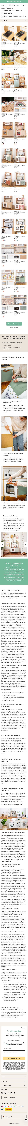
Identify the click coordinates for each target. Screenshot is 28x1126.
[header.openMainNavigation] (2, 5)
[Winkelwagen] (25, 5)
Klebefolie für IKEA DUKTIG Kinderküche (7, 140)
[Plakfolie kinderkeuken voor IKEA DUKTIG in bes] (20, 129)
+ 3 (5, 240)
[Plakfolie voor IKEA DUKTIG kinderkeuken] (20, 104)
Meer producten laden (14, 324)
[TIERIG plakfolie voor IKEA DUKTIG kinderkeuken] (20, 302)
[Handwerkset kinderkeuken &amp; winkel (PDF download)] (8, 80)
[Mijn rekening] (23, 5)
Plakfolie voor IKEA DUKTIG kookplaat (7, 44)
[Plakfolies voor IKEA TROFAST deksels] (8, 57)
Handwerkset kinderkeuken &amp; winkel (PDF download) (8, 91)
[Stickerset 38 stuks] (20, 80)
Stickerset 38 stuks (18, 90)
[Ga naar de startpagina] (14, 5)
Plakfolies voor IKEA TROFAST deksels (7, 68)
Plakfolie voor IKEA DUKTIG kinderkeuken (19, 115)
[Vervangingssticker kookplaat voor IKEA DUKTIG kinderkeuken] (20, 33)
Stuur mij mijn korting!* (14, 1058)
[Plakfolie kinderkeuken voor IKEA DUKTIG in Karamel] (8, 129)
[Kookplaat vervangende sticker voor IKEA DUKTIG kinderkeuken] (8, 33)
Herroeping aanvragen (9, 1097)
